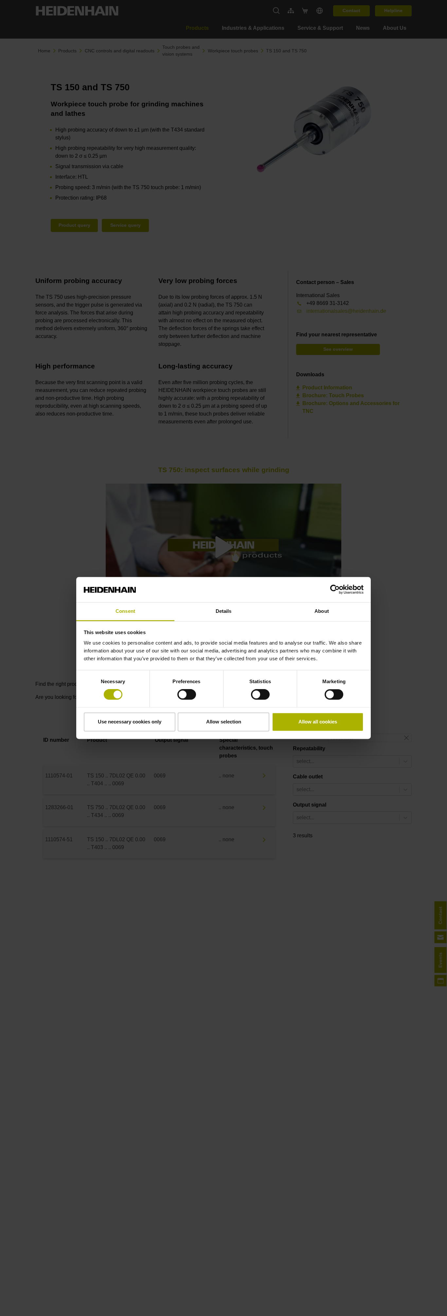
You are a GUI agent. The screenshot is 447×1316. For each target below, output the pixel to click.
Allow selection (223, 721)
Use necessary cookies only (129, 721)
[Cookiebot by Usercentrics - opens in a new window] (335, 590)
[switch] (186, 694)
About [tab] (321, 611)
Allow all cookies (317, 721)
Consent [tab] (125, 611)
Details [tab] (224, 611)
